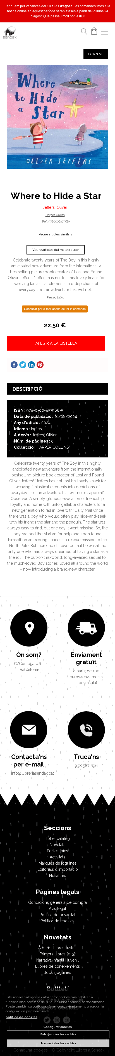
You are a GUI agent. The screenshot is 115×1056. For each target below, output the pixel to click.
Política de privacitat (57, 915)
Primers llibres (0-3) (57, 954)
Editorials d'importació (57, 869)
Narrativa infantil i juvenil (57, 960)
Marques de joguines (57, 863)
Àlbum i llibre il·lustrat (57, 948)
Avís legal (57, 908)
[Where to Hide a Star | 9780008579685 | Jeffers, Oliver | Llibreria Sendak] (57, 117)
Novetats (57, 844)
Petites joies (57, 851)
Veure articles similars (55, 234)
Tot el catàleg (57, 838)
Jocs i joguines (57, 972)
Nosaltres (57, 875)
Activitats (57, 857)
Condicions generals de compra (57, 902)
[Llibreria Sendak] (10, 33)
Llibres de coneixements (57, 966)
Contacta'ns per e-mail (28, 760)
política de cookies (21, 1017)
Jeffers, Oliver (55, 207)
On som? (29, 654)
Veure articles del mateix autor (55, 250)
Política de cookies (57, 921)
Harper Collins (55, 215)
